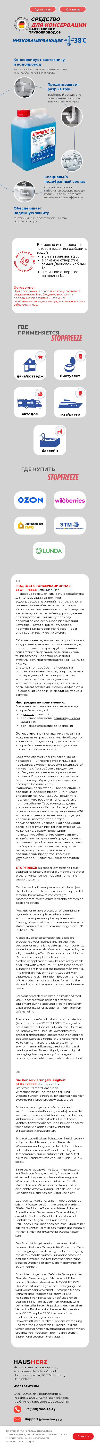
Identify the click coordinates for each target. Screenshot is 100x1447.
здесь (31, 1441)
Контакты (73, 9)
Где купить (42, 9)
